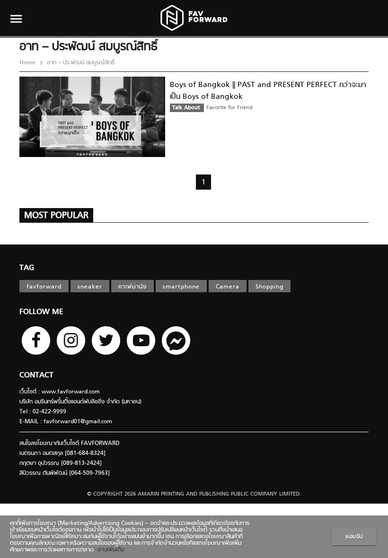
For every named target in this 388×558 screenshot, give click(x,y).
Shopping (269, 287)
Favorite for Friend (229, 108)
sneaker (90, 287)
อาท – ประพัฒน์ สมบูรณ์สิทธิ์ (80, 63)
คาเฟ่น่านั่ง (132, 287)
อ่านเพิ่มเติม (109, 550)
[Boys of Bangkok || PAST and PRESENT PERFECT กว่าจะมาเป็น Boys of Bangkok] (92, 155)
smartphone (181, 287)
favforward (44, 287)
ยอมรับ (354, 536)
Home (28, 63)
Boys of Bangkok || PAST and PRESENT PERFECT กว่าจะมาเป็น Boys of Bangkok (268, 91)
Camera (227, 287)
